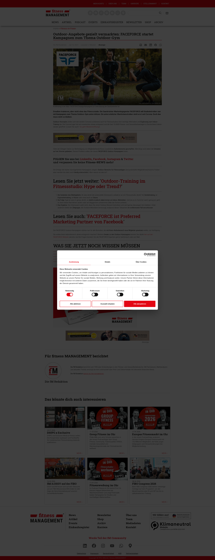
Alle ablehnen (75, 304)
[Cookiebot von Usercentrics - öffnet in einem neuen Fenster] (145, 254)
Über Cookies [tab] (141, 262)
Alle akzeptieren (139, 304)
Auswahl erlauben (107, 304)
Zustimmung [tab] (74, 262)
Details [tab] (107, 262)
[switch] (95, 294)
